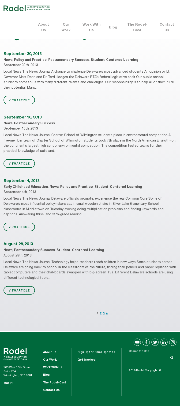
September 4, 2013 (21, 181)
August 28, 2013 (18, 244)
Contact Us (167, 27)
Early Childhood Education (26, 187)
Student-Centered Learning (114, 60)
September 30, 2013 (22, 54)
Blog (113, 27)
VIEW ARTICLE (19, 100)
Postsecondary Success (68, 60)
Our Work (66, 27)
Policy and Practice (30, 60)
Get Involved (87, 360)
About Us (43, 27)
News (8, 60)
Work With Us (91, 27)
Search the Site (139, 351)
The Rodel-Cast (137, 27)
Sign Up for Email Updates (96, 352)
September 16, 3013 (22, 118)
